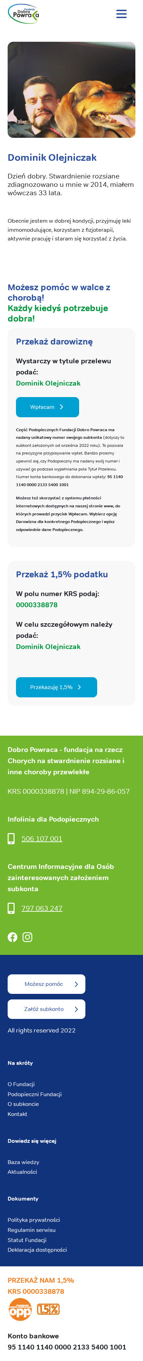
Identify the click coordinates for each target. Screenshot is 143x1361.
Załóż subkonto (44, 1009)
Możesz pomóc (44, 984)
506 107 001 (42, 838)
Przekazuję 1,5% (51, 687)
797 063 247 (42, 908)
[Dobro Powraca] (71, 13)
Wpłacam (42, 407)
